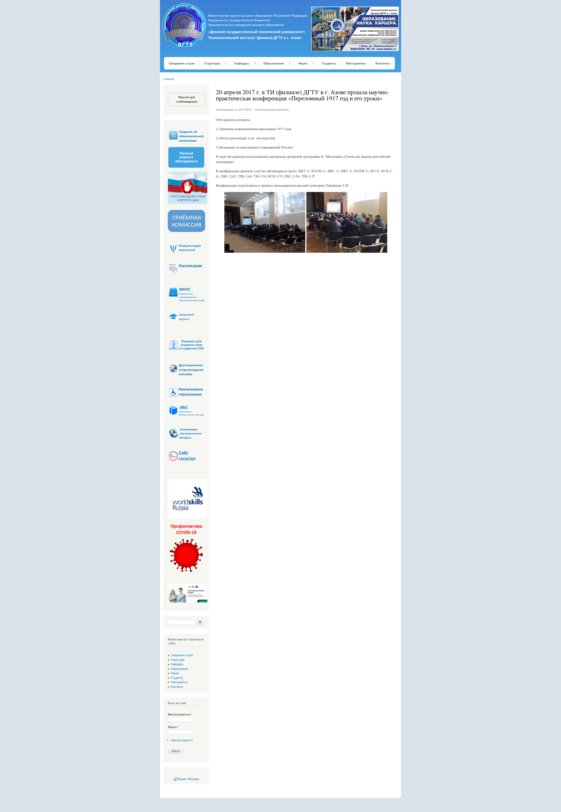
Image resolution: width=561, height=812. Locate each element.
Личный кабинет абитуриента (186, 157)
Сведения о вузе (182, 63)
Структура (210, 63)
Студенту (329, 63)
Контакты (382, 63)
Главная (168, 79)
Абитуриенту (356, 63)
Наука (300, 63)
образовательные (190, 433)
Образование (271, 63)
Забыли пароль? (182, 740)
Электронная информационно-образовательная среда (191, 297)
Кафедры (239, 63)
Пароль (173, 727)
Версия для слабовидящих (186, 99)
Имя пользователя (180, 714)
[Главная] (184, 26)
